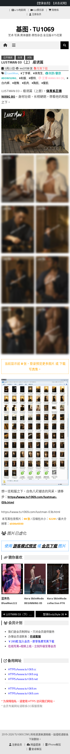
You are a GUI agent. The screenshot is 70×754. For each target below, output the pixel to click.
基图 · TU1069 (35, 29)
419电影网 (20, 10)
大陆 (29, 57)
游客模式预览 (24, 546)
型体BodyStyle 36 (53, 614)
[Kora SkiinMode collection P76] (57, 580)
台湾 (20, 57)
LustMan (12, 73)
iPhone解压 (54, 744)
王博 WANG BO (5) (53, 78)
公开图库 (8, 57)
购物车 (55, 10)
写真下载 (42, 68)
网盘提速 (35, 744)
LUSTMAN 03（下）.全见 (20, 614)
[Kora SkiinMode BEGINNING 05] (35, 580)
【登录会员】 (43, 3)
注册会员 (36, 14)
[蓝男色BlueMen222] (12, 580)
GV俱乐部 (38, 10)
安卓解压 (36, 749)
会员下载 (49, 546)
